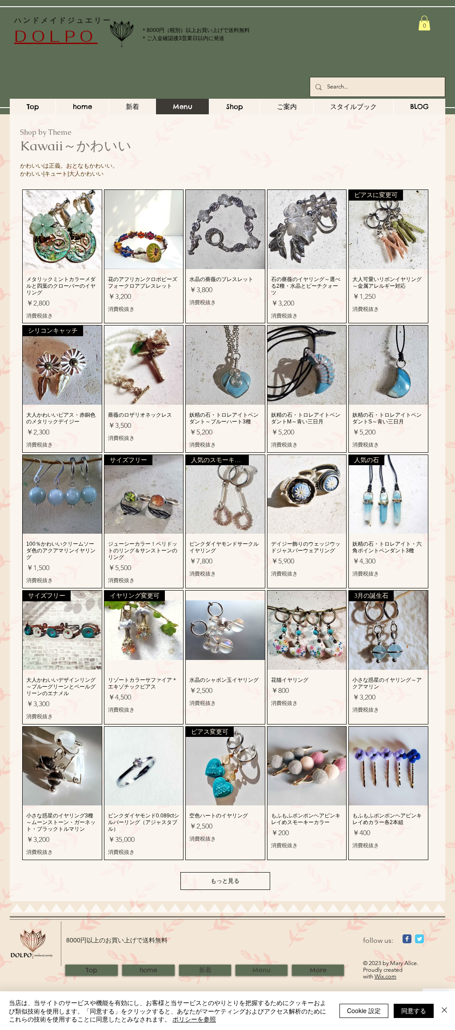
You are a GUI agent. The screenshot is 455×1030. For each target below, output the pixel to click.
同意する (413, 1010)
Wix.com (385, 976)
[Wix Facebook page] (407, 938)
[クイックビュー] (62, 229)
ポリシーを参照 (194, 1018)
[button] (424, 23)
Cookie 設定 (364, 1010)
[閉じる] (444, 1010)
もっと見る (225, 880)
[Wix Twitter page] (419, 938)
